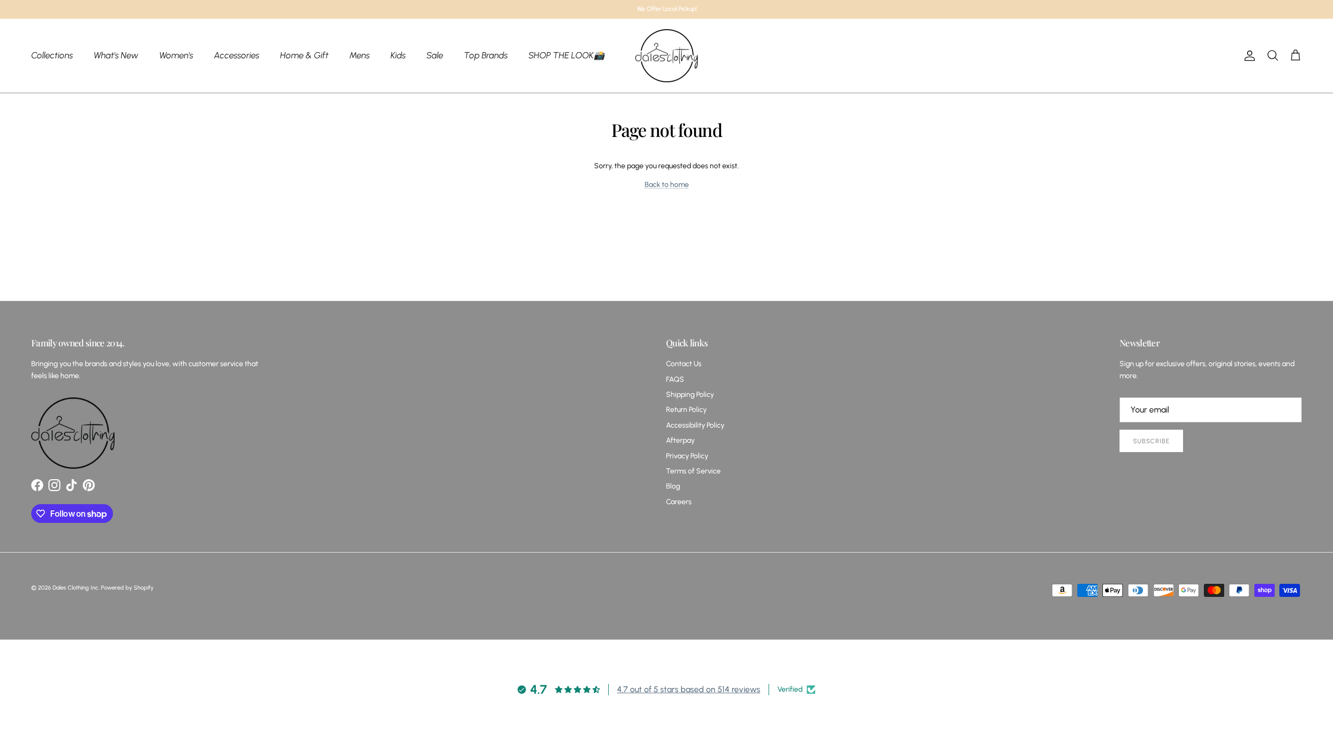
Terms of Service (693, 471)
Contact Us (683, 363)
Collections (52, 55)
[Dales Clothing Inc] (666, 56)
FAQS (675, 379)
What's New (116, 55)
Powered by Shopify (127, 587)
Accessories (236, 55)
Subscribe (1151, 441)
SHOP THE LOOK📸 (567, 55)
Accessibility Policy (695, 425)
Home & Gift (304, 55)
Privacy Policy (687, 456)
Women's (176, 55)
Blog (673, 486)
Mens (359, 55)
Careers (678, 501)
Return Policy (686, 409)
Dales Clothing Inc (75, 587)
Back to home (667, 184)
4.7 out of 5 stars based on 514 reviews (688, 689)
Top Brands (486, 55)
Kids (398, 55)
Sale (434, 55)
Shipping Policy (690, 394)
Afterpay (680, 440)
